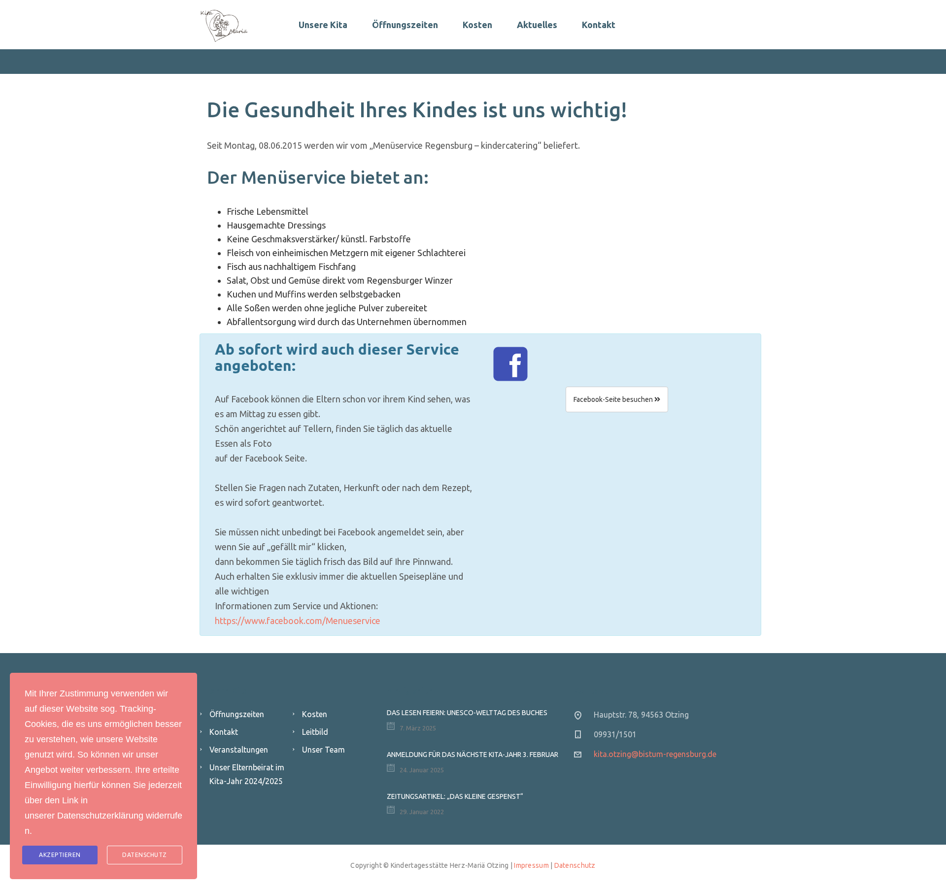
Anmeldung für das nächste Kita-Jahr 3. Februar (472, 754)
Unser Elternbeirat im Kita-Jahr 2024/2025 (246, 774)
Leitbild (315, 731)
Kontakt (598, 25)
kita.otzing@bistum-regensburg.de (655, 754)
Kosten (477, 25)
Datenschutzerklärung (100, 816)
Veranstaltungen (238, 749)
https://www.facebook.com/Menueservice (297, 621)
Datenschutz (575, 865)
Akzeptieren (60, 855)
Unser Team (323, 749)
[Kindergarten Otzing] (224, 24)
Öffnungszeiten (405, 25)
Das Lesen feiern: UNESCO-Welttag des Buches (467, 713)
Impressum (531, 865)
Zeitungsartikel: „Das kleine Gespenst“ (455, 796)
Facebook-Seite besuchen (614, 399)
